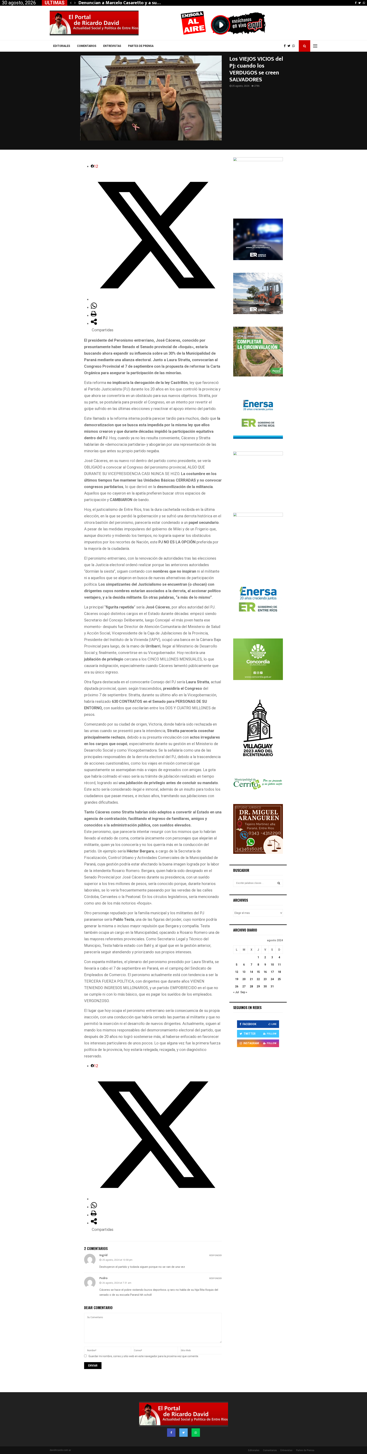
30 (265, 986)
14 (251, 971)
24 (272, 979)
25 (279, 979)
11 (279, 964)
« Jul (236, 992)
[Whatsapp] (294, 46)
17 (272, 971)
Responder (215, 1255)
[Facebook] (285, 46)
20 (243, 979)
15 (258, 971)
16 (265, 971)
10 (272, 964)
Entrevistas (112, 45)
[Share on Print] (94, 315)
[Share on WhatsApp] (94, 307)
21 (251, 979)
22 (258, 979)
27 (243, 986)
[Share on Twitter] (156, 299)
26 (236, 986)
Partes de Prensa (140, 45)
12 (236, 971)
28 (251, 986)
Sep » (243, 992)
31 (272, 986)
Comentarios (86, 45)
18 (279, 971)
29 (258, 986)
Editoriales (61, 45)
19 (236, 979)
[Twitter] (289, 46)
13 (243, 971)
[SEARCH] (279, 883)
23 (265, 979)
